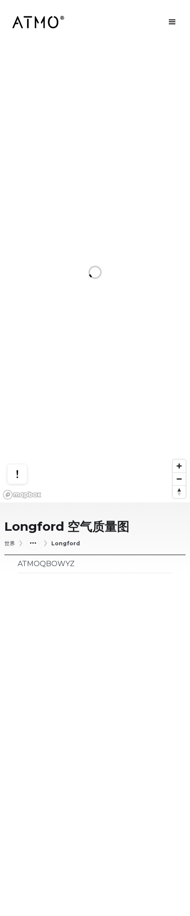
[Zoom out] (179, 478)
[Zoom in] (179, 466)
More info (26, 441)
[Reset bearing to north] (179, 491)
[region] (95, 273)
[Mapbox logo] (22, 495)
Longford (65, 543)
